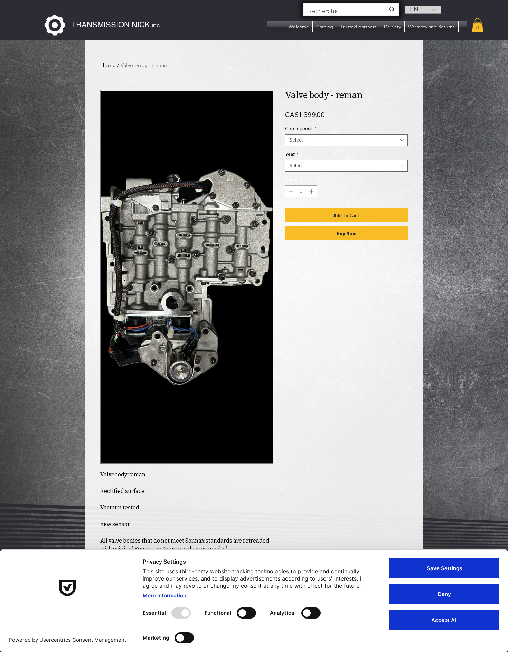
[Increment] (312, 191)
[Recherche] (391, 9)
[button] (477, 25)
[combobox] (346, 140)
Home (108, 65)
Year (292, 154)
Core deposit (301, 128)
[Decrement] (290, 191)
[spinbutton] (301, 191)
